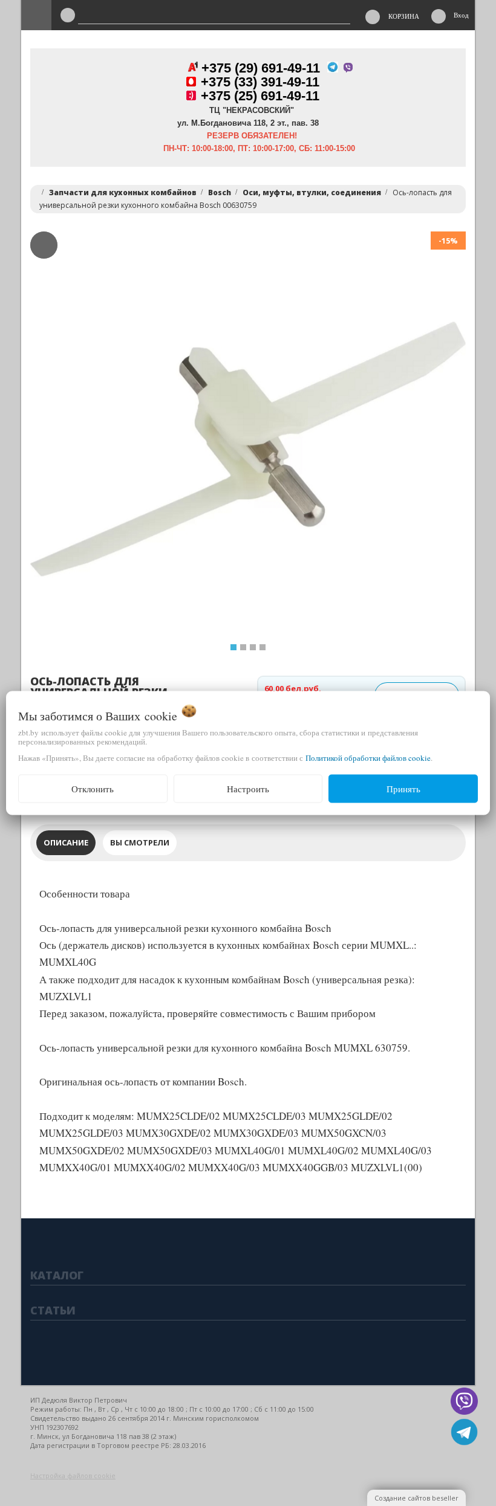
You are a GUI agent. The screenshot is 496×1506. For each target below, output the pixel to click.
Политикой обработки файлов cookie (368, 757)
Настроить (248, 789)
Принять (403, 789)
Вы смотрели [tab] (139, 842)
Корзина (403, 16)
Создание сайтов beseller (416, 1497)
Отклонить (92, 789)
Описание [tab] (66, 842)
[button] (53, 449)
